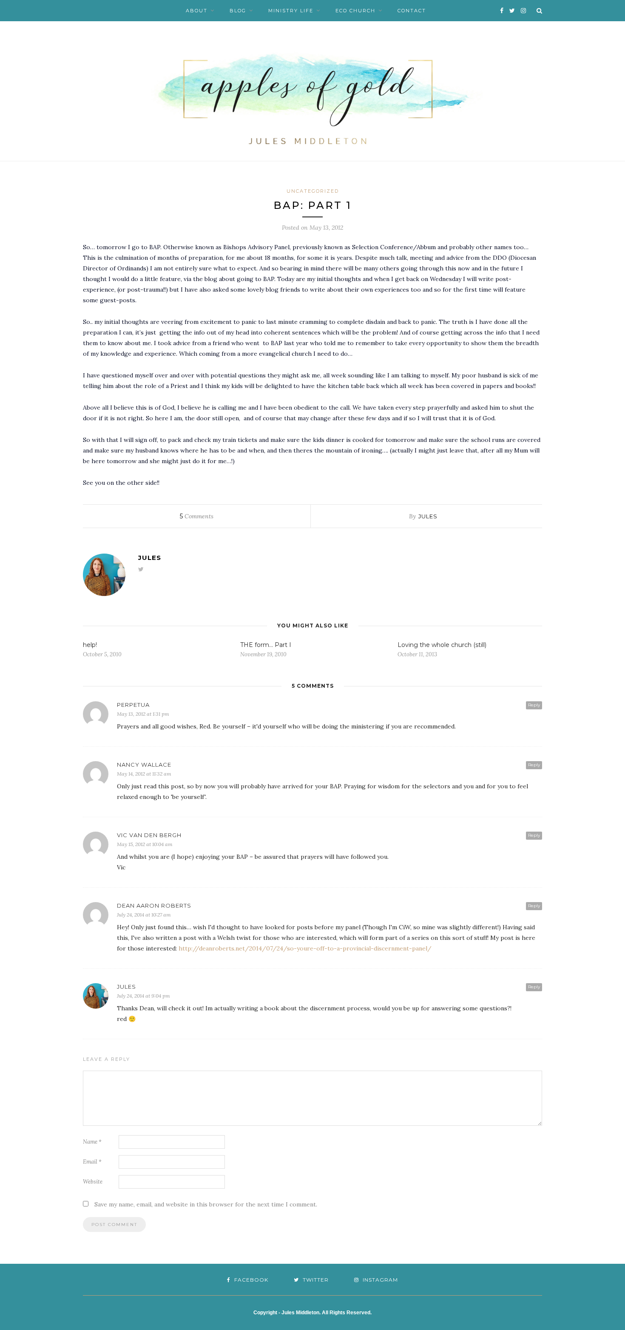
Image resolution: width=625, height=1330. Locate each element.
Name (92, 1141)
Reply (534, 705)
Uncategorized (313, 191)
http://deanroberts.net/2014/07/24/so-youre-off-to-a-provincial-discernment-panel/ (305, 948)
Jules (428, 516)
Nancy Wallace (144, 764)
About (196, 11)
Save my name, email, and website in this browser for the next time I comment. (205, 1204)
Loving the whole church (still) (442, 645)
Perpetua (133, 704)
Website (92, 1181)
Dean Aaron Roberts (154, 905)
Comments (196, 516)
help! (90, 645)
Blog (238, 11)
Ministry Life (290, 11)
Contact (412, 11)
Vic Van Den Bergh (149, 835)
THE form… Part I (265, 645)
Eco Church (355, 11)
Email (92, 1161)
